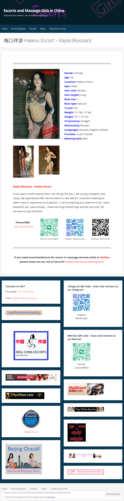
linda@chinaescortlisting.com (24, 298)
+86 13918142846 (23, 226)
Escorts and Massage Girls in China (34, 10)
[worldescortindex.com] (86, 394)
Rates (42, 28)
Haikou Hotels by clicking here (84, 261)
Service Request (18, 28)
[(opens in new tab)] (75, 235)
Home (4, 28)
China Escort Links (57, 28)
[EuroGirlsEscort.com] (31, 380)
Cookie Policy (50, 497)
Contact (32, 28)
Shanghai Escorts (31, 432)
